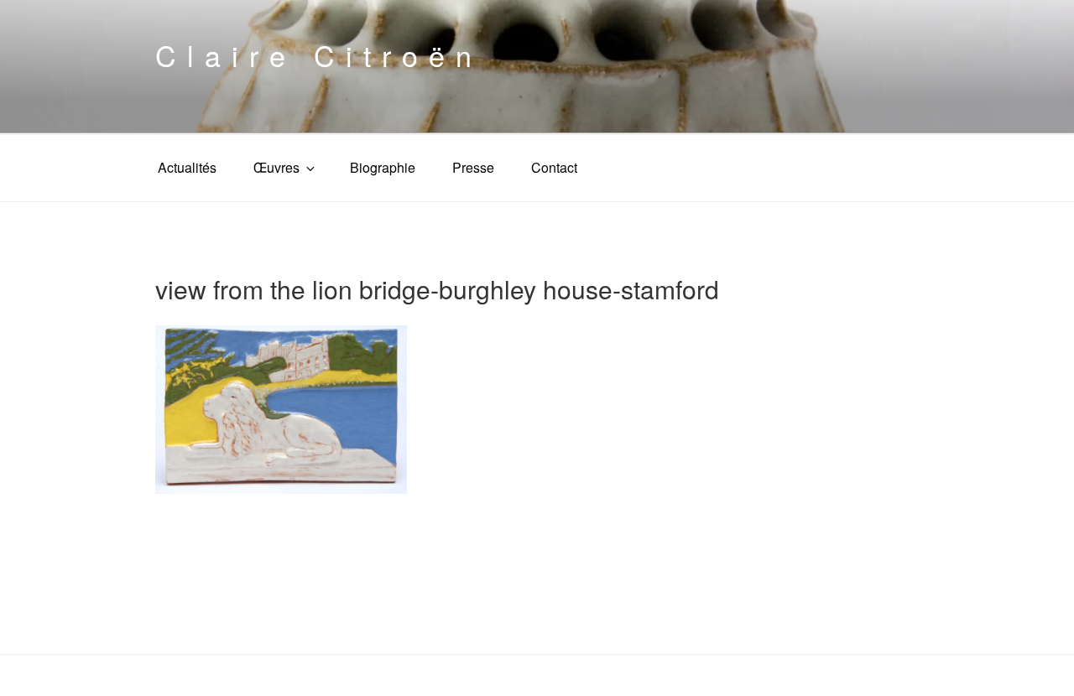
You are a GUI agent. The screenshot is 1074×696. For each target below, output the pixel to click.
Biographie (382, 167)
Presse (473, 167)
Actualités (187, 167)
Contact (554, 167)
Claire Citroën (318, 54)
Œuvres (276, 167)
